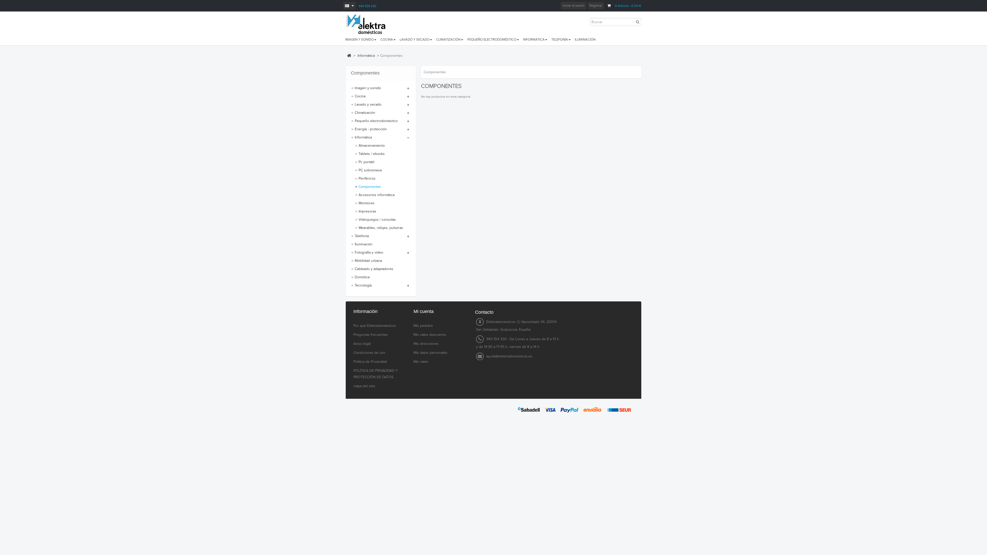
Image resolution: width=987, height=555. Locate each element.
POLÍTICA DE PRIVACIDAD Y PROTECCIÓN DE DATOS (375, 374)
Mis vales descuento (430, 335)
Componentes (370, 187)
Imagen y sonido (368, 88)
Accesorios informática (377, 195)
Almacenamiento (372, 146)
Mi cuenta (424, 311)
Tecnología (363, 285)
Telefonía (362, 236)
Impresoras (367, 211)
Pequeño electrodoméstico (376, 121)
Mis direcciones (426, 344)
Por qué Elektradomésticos (374, 326)
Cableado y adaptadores (374, 269)
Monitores (366, 203)
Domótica (362, 277)
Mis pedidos (423, 326)
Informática (363, 137)
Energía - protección (371, 129)
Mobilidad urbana (368, 261)
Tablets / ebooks (372, 154)
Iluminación (363, 244)
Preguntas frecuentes (370, 335)
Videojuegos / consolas (377, 220)
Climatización (365, 113)
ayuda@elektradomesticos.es (509, 356)
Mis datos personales (430, 353)
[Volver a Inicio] (349, 55)
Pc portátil (366, 162)
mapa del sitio (364, 386)
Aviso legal (362, 344)
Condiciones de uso (369, 353)
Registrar (595, 6)
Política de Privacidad (370, 362)
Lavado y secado (368, 105)
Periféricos (367, 179)
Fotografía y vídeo (369, 253)
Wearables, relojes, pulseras (381, 228)
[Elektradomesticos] (368, 24)
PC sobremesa (370, 170)
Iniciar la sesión (573, 6)
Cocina (360, 96)
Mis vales (421, 362)
